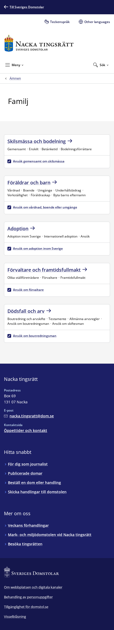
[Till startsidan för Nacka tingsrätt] (38, 43)
